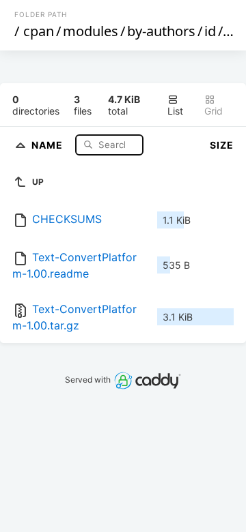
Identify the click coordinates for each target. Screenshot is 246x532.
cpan (38, 31)
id (210, 31)
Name (48, 144)
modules (90, 31)
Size (222, 145)
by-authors (161, 31)
